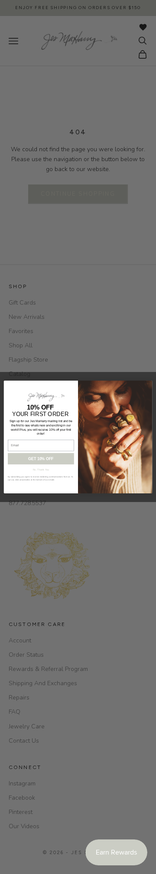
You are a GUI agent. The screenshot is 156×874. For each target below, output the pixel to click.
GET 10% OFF (40, 459)
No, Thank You (41, 469)
